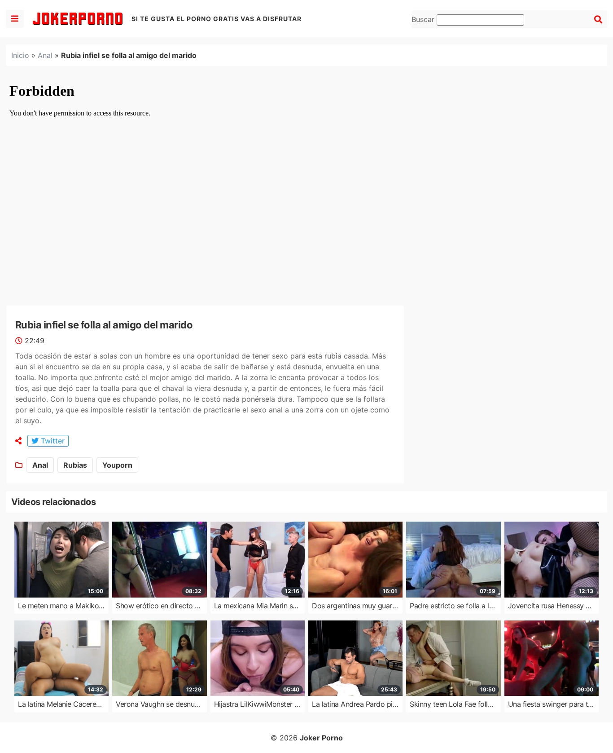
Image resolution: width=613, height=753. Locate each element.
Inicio (20, 55)
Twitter (52, 440)
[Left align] (15, 19)
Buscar (424, 19)
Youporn (117, 465)
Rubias (75, 465)
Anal (45, 55)
